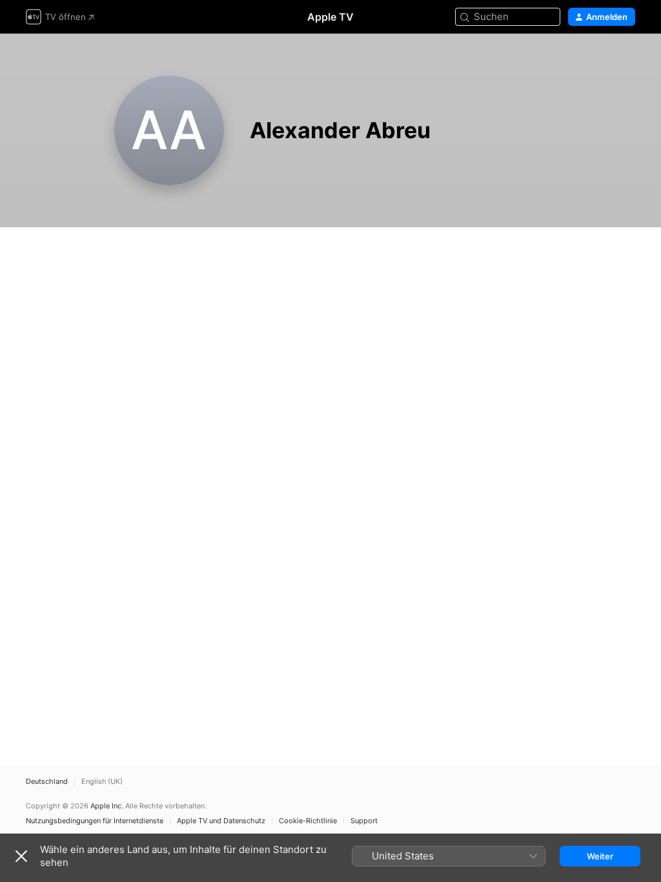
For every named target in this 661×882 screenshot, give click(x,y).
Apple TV (330, 16)
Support (364, 821)
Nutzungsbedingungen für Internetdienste (94, 821)
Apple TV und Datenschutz (221, 821)
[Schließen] (21, 856)
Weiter (600, 856)
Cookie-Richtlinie (308, 821)
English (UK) (102, 781)
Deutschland (47, 781)
